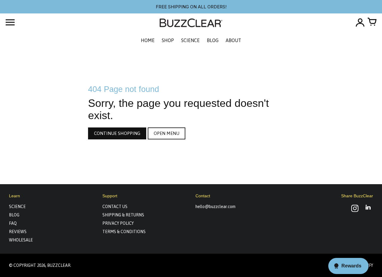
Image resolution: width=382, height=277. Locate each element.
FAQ (13, 223)
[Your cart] (371, 22)
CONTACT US (114, 206)
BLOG (14, 215)
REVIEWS (18, 231)
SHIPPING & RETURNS (123, 215)
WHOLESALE (21, 240)
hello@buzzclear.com (215, 206)
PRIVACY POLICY (118, 223)
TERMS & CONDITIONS (124, 231)
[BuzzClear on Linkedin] (368, 209)
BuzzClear (58, 265)
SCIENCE (17, 206)
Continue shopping (117, 133)
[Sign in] (359, 22)
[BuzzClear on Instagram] (355, 209)
